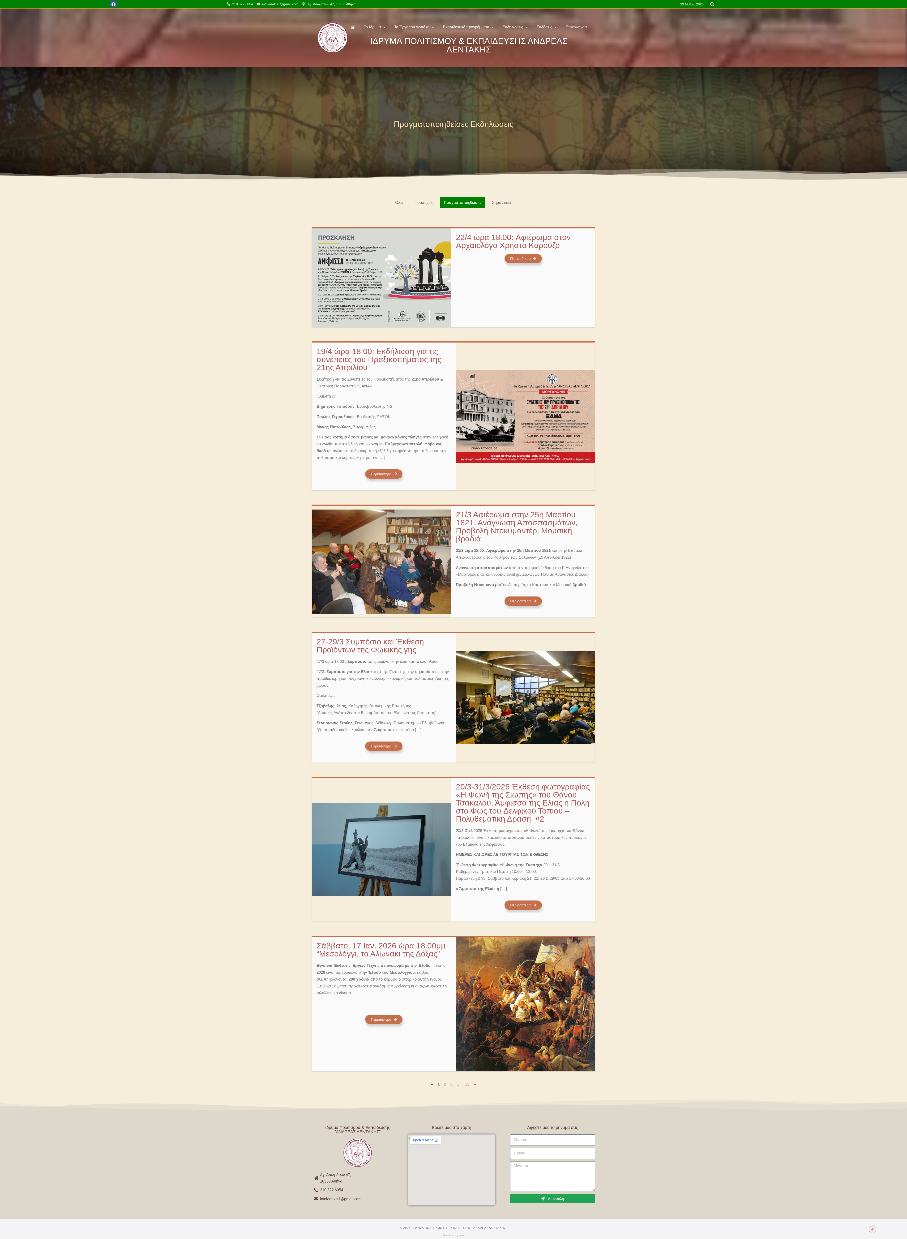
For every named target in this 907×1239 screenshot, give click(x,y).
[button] (712, 4)
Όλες (399, 202)
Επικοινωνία (576, 27)
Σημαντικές (502, 202)
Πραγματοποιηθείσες (462, 202)
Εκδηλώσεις (513, 27)
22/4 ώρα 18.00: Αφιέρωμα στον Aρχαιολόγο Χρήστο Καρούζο (513, 241)
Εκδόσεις (544, 27)
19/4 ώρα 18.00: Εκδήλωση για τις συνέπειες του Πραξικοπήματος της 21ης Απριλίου (379, 359)
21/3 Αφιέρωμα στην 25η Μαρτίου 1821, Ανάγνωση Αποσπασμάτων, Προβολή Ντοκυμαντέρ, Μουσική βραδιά (517, 526)
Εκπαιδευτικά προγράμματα (466, 27)
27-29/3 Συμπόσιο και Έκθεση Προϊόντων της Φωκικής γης (370, 645)
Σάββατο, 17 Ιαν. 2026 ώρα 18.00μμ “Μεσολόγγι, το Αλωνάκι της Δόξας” (381, 949)
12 (467, 1084)
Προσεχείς (424, 202)
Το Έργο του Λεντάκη (411, 27)
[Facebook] (113, 4)
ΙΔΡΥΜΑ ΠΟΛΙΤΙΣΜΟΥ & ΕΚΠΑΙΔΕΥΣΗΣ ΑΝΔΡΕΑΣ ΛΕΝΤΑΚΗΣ (468, 45)
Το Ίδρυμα (372, 27)
